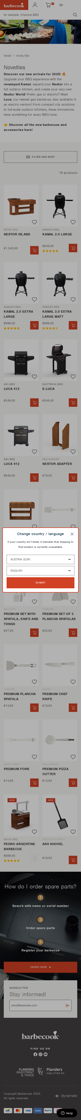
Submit (41, 582)
